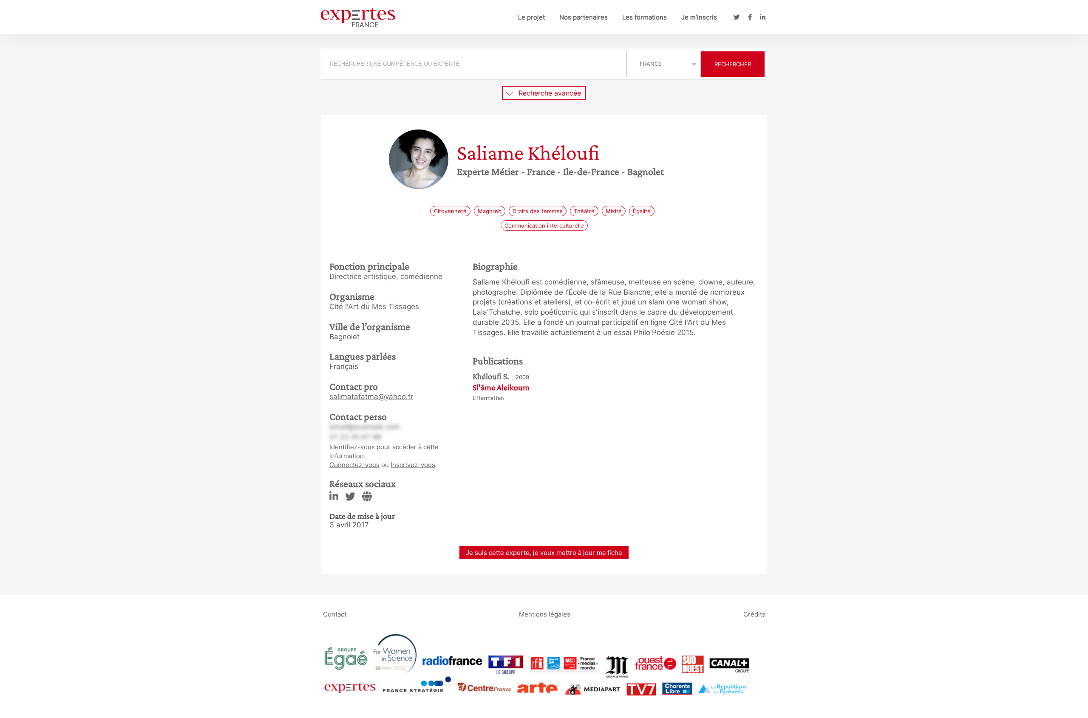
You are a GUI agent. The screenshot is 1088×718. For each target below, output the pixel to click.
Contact (334, 614)
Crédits (754, 614)
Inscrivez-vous (413, 465)
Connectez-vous (354, 465)
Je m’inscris (699, 17)
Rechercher (732, 64)
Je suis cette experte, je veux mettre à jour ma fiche (544, 553)
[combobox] (474, 64)
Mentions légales (544, 614)
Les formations (644, 17)
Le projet (531, 17)
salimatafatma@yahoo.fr (371, 396)
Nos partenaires (583, 17)
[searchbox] (473, 64)
